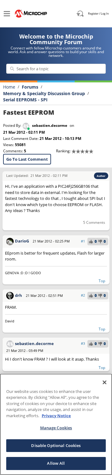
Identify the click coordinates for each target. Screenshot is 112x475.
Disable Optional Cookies (56, 445)
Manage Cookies (56, 428)
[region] (56, 424)
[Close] (104, 382)
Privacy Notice (56, 415)
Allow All (56, 463)
